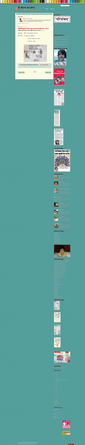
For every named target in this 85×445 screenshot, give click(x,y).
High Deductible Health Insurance (26, 443)
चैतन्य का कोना (28, 7)
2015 (56, 389)
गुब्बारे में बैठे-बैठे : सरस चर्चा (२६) (58, 276)
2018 (56, 384)
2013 (56, 392)
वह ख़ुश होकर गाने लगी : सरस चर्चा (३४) (59, 265)
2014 (56, 391)
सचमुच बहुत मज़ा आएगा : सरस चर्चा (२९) (59, 270)
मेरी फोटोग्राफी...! (61, 210)
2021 (56, 373)
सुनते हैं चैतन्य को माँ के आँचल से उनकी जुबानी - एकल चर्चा (62, 260)
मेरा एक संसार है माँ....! (57, 241)
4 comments (44, 65)
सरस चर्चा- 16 (56, 290)
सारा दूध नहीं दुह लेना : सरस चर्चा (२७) (59, 274)
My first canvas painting (59, 197)
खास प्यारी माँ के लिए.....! (62, 217)
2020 (56, 375)
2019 (56, 376)
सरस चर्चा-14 (56, 292)
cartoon (64, 438)
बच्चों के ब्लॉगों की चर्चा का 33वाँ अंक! (59, 273)
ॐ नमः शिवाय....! (61, 203)
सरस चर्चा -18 (56, 285)
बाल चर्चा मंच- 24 (56, 287)
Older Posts (48, 72)
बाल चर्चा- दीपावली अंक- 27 (58, 281)
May (57, 382)
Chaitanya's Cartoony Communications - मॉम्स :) (33, 28)
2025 (56, 372)
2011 (56, 395)
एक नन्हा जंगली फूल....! (57, 238)
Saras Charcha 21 (57, 278)
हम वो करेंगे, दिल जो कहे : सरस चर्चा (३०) (59, 269)
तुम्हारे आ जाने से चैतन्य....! (57, 242)
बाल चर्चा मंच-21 (56, 291)
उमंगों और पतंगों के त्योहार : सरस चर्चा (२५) (60, 277)
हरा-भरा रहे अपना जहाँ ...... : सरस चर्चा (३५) (60, 266)
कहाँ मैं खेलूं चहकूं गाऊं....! (57, 239)
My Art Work (52, 8)
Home (35, 72)
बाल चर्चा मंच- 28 (56, 280)
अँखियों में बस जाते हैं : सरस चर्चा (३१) (59, 267)
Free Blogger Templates (34, 442)
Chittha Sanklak (56, 403)
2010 (56, 397)
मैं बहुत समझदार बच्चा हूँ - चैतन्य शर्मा (59, 263)
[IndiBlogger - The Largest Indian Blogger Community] (67, 427)
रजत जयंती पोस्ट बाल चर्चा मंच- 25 (58, 284)
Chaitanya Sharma (28, 18)
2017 (56, 386)
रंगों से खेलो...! (56, 234)
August (57, 378)
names (64, 439)
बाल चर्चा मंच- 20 (56, 295)
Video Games (19, 443)
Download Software (34, 443)
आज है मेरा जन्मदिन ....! (62, 182)
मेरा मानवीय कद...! (56, 236)
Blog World (56, 400)
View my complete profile (23, 23)
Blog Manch (56, 401)
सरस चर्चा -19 (56, 283)
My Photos (46, 8)
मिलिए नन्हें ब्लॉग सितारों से (57, 297)
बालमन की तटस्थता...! (57, 235)
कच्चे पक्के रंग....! (56, 232)
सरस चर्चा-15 (56, 294)
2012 (56, 394)
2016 (56, 387)
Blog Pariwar (56, 404)
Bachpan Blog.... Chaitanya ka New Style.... (61, 262)
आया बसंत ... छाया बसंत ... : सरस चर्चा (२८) (60, 272)
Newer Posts (21, 72)
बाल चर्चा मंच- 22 (56, 288)
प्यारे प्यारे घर (60, 176)
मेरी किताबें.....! (61, 224)
